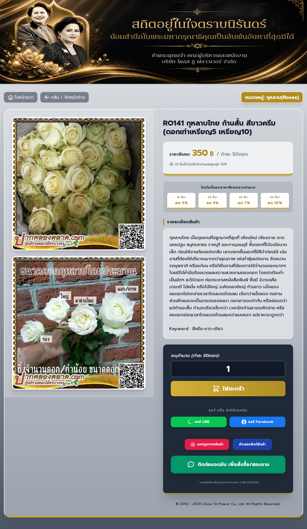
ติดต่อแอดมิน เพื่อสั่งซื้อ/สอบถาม (233, 464)
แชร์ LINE (202, 421)
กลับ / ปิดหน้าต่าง (68, 97)
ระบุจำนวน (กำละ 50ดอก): (195, 355)
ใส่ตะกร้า (233, 388)
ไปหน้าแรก (24, 97)
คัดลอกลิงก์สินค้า (252, 444)
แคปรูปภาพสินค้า (210, 444)
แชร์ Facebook (260, 421)
